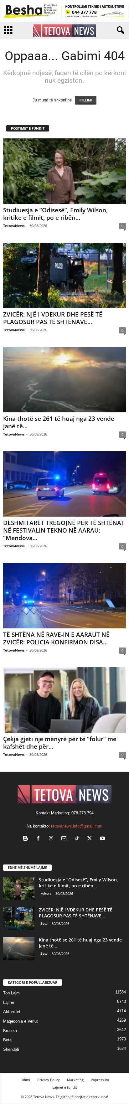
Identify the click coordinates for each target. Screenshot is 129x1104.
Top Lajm (11, 993)
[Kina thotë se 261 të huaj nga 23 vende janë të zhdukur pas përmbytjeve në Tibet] (64, 379)
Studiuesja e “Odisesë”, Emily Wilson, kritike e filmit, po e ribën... (55, 214)
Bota (44, 923)
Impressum (100, 1079)
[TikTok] (78, 839)
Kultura (45, 893)
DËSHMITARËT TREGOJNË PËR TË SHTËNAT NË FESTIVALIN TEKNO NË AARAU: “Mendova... (64, 530)
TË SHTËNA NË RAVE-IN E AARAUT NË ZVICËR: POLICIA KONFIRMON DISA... (56, 638)
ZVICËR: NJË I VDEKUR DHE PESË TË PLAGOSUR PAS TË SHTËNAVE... (52, 318)
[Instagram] (52, 839)
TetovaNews (13, 225)
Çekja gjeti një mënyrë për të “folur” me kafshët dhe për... (59, 743)
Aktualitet (11, 1011)
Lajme (8, 1002)
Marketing (75, 1079)
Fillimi (25, 1079)
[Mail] (65, 839)
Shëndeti (11, 1049)
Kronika (10, 1030)
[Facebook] (39, 839)
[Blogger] (26, 839)
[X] (91, 839)
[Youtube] (103, 839)
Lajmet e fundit (64, 1087)
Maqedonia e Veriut (20, 1021)
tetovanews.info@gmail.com (76, 826)
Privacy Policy (48, 1079)
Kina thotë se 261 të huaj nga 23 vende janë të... (58, 422)
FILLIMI (86, 100)
